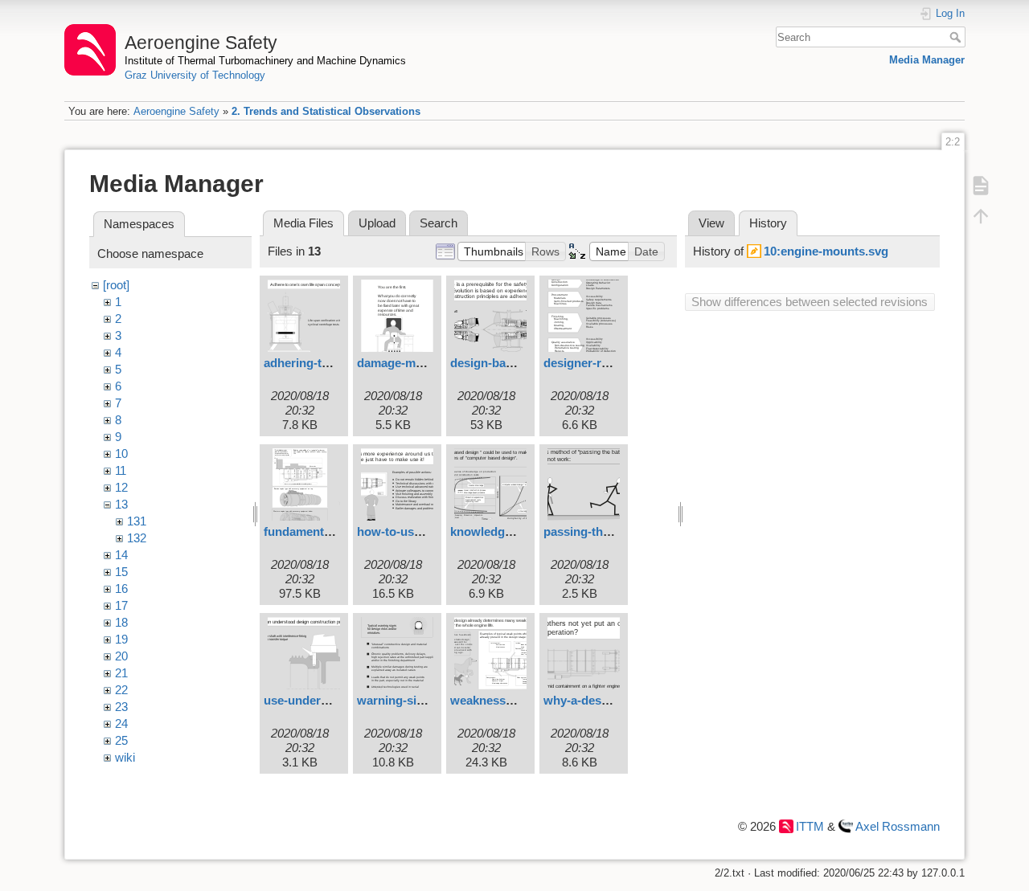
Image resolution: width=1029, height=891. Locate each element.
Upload (377, 223)
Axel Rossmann (897, 826)
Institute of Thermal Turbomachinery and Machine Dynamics (265, 61)
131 (136, 521)
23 (121, 706)
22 (121, 690)
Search (957, 37)
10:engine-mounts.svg (826, 251)
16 (121, 588)
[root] (116, 285)
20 (121, 656)
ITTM (810, 826)
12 (121, 487)
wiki (125, 757)
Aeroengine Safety (176, 111)
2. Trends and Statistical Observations (326, 111)
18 (121, 622)
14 (121, 555)
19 (121, 639)
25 (121, 740)
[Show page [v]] (980, 185)
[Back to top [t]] (980, 215)
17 (121, 605)
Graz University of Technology (195, 75)
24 (121, 723)
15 (121, 571)
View (711, 223)
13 (121, 504)
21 (121, 673)
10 (121, 453)
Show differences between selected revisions (809, 302)
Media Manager (927, 60)
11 (120, 470)
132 (136, 538)
